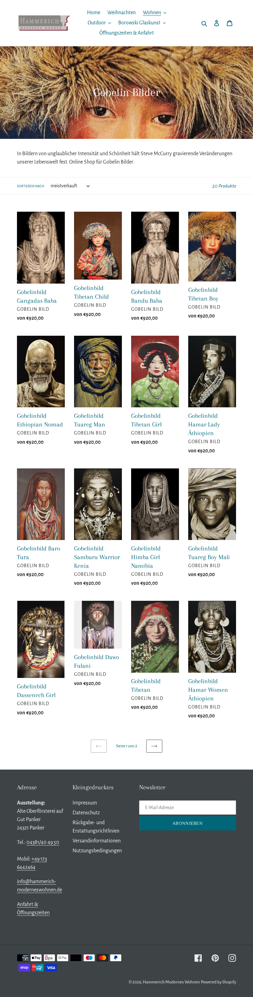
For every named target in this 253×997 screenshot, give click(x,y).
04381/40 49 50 (43, 842)
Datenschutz (86, 813)
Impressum (85, 803)
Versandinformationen (97, 841)
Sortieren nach (30, 186)
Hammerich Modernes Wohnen (171, 982)
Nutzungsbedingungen (97, 851)
